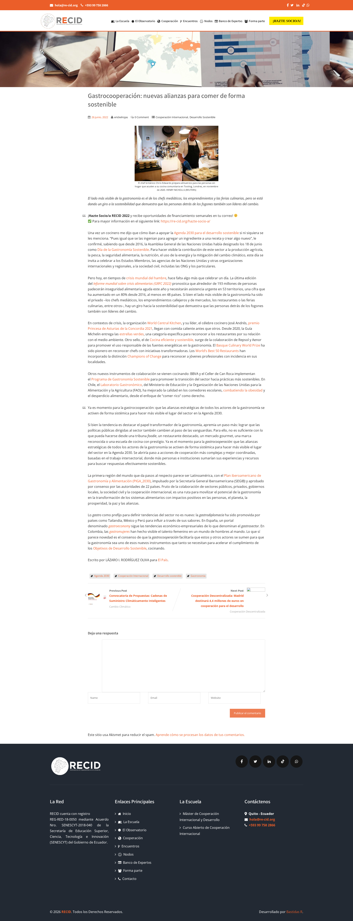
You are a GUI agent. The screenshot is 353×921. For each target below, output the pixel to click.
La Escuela (122, 21)
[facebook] (242, 761)
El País (163, 560)
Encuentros (190, 21)
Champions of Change (144, 356)
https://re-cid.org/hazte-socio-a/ (185, 221)
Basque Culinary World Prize (238, 345)
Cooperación (169, 21)
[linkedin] (269, 761)
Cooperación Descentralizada (247, 611)
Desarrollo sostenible (169, 576)
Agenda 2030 (101, 576)
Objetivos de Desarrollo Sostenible (119, 548)
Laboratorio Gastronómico (121, 385)
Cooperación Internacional (172, 117)
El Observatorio (145, 21)
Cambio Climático (120, 606)
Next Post (217, 598)
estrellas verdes (132, 334)
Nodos (208, 21)
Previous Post (138, 596)
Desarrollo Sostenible (202, 117)
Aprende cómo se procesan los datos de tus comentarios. (200, 735)
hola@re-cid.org (262, 819)
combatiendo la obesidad (243, 390)
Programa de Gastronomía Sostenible (120, 379)
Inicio (127, 813)
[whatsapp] (296, 761)
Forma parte (257, 21)
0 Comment (142, 117)
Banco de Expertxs (230, 21)
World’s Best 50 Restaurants (217, 351)
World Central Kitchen (164, 323)
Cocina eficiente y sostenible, (172, 340)
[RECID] (61, 20)
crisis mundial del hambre (146, 278)
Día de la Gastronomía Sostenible (123, 249)
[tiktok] (283, 761)
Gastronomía (198, 576)
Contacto (129, 878)
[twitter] (255, 761)
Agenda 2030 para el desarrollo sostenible (206, 233)
